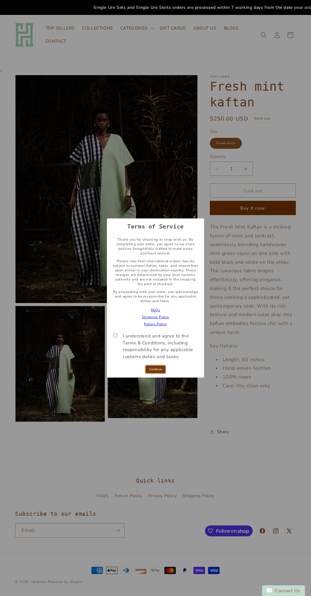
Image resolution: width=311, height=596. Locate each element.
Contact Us (286, 590)
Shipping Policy (155, 317)
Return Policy (155, 324)
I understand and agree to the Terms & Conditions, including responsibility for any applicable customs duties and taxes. (158, 346)
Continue (155, 369)
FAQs (155, 310)
